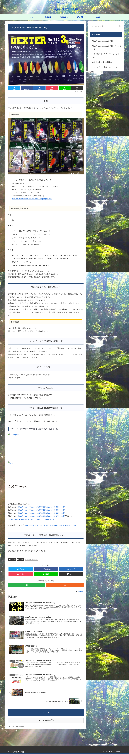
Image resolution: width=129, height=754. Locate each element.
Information (13, 542)
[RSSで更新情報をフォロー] (65, 568)
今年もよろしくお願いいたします (105, 67)
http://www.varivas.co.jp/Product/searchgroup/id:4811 (32, 199)
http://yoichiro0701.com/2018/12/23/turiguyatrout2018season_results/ (51, 508)
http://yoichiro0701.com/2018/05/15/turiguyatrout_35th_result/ (41, 493)
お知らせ (21, 542)
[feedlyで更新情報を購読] (26, 568)
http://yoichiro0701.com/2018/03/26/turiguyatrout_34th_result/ (41, 490)
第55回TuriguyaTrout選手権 (102, 41)
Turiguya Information (32, 542)
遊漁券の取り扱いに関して (102, 62)
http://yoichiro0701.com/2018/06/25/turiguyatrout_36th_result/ (41, 496)
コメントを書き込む (46, 703)
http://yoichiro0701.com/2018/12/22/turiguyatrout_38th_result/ (31, 502)
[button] (120, 26)
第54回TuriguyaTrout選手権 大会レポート (106, 47)
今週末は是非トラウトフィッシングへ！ (105, 55)
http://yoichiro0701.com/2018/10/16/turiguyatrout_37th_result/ (41, 499)
